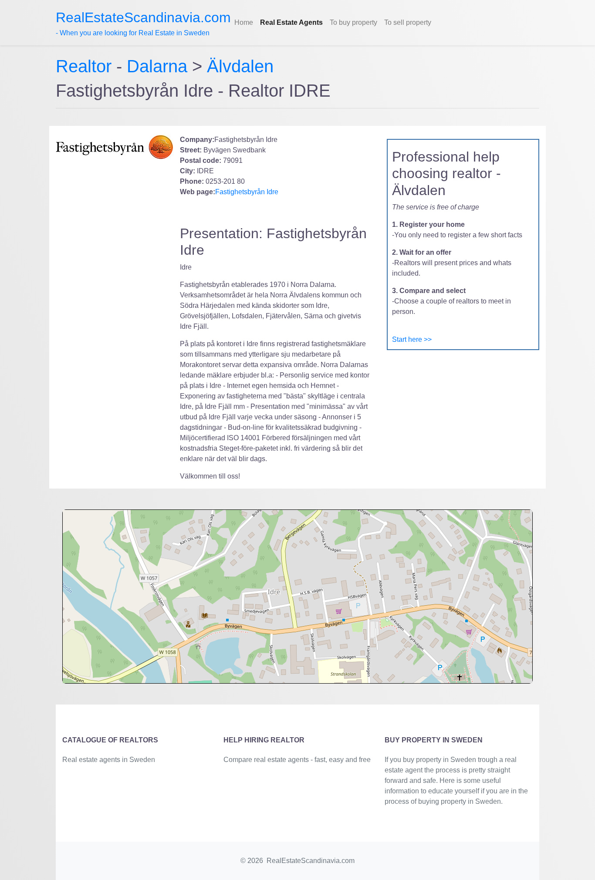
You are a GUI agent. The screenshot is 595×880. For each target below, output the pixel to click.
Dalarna (157, 66)
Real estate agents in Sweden (108, 759)
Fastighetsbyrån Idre (246, 192)
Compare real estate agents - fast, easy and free (297, 759)
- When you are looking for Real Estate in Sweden (143, 23)
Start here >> (412, 339)
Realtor (86, 66)
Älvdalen (240, 66)
